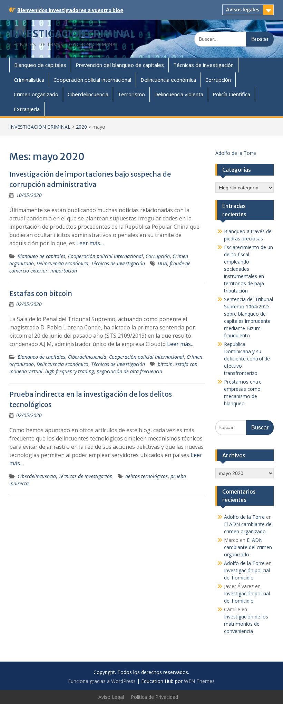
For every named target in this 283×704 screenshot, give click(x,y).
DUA (162, 263)
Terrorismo (131, 94)
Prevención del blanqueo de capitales (120, 64)
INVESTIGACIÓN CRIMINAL (72, 34)
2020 (81, 126)
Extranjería (27, 109)
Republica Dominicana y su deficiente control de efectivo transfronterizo (247, 358)
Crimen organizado (36, 94)
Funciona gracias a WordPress (102, 681)
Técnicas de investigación (203, 64)
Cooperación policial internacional (92, 79)
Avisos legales (242, 10)
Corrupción (218, 79)
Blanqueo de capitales (40, 64)
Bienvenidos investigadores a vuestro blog (70, 10)
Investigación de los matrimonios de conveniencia (246, 623)
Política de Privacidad (154, 697)
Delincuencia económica (168, 79)
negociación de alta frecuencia (129, 371)
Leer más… (90, 243)
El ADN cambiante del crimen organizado (248, 547)
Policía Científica (231, 94)
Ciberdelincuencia (88, 94)
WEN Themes (199, 681)
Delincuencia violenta (178, 94)
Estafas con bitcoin (40, 293)
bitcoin (165, 364)
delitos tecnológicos (146, 476)
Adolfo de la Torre (235, 153)
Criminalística (29, 79)
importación (63, 270)
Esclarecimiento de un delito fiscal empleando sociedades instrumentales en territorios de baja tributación (248, 269)
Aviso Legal (111, 697)
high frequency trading (69, 371)
